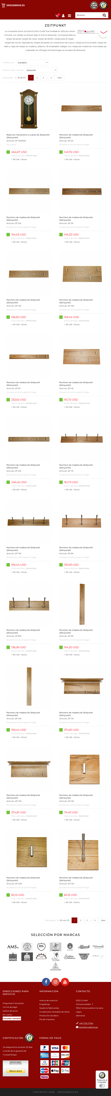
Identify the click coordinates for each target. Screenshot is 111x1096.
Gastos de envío (10, 1011)
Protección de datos (48, 1015)
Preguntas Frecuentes (13, 1003)
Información (48, 991)
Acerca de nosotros (48, 1000)
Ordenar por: (9, 62)
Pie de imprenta (47, 1019)
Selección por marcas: (13, 70)
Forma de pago (10, 1007)
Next (60, 77)
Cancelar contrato (12, 1018)
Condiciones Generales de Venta (54, 1012)
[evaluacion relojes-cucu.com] (15, 1069)
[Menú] (106, 1072)
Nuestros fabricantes (49, 1008)
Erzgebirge (44, 1004)
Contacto (83, 991)
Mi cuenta (7, 1014)
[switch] (102, 1085)
